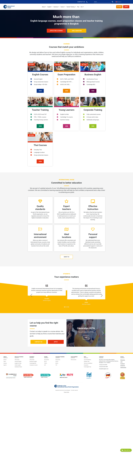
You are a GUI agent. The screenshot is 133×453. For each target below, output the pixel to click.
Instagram (122, 365)
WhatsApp (122, 360)
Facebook (122, 363)
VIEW (86, 337)
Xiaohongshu (123, 367)
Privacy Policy (66, 392)
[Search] (112, 2)
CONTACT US (81, 2)
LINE (121, 361)
